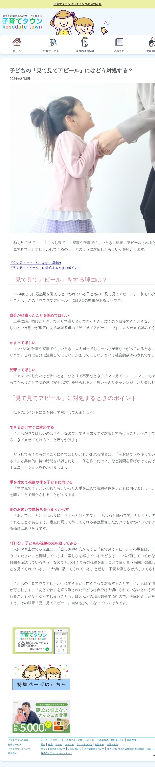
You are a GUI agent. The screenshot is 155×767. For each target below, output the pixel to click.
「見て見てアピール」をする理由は (35, 263)
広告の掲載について (94, 748)
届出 (43, 744)
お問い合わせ (75, 748)
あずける (69, 744)
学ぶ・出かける (84, 744)
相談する (99, 744)
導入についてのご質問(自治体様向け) (125, 748)
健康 (50, 744)
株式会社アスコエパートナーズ (56, 753)
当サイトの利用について (53, 748)
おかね (59, 744)
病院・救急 (112, 744)
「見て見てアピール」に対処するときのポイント (45, 267)
